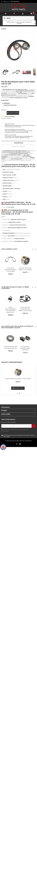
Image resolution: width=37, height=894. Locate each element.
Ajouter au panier (13, 113)
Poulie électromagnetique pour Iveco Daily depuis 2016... (10, 309)
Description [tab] (18, 143)
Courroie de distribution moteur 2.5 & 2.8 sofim (10, 269)
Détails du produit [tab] (18, 147)
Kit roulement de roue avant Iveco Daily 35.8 (10, 347)
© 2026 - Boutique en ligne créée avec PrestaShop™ (19, 440)
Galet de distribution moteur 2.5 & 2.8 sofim (25, 268)
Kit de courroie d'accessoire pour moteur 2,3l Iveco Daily (25, 308)
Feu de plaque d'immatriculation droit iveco (25, 348)
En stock (3, 118)
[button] (19, 22)
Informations (5, 407)
